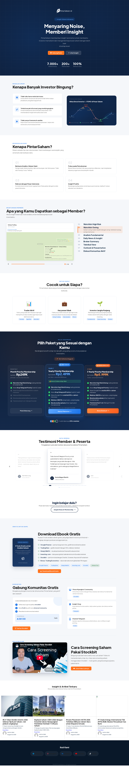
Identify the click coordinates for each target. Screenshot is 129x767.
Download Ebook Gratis (50, 571)
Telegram (38, 753)
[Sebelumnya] (8, 264)
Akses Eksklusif (102, 411)
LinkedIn (67, 753)
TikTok (94, 753)
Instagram (52, 753)
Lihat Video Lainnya (82, 668)
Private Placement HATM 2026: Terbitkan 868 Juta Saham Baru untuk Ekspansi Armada (78, 722)
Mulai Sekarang (25, 411)
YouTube (81, 753)
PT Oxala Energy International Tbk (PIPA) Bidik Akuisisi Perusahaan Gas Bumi (112, 722)
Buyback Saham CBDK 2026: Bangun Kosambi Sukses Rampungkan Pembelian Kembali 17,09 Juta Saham (48, 723)
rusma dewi (10, 732)
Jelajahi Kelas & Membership (63, 510)
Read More (5, 730)
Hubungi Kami (57, 53)
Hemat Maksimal (64, 411)
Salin (56, 618)
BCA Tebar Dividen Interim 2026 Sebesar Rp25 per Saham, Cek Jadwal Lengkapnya (15, 722)
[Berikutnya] (71, 264)
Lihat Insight (74, 53)
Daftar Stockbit (22, 628)
